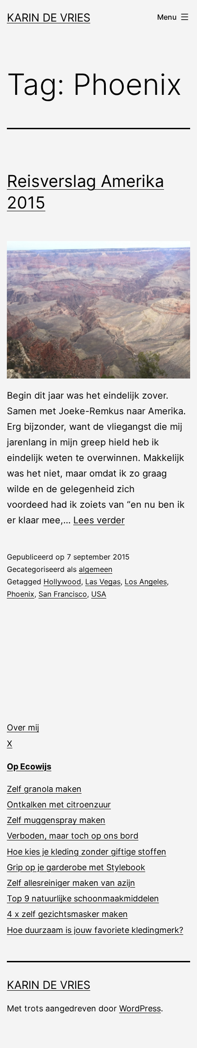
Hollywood (62, 581)
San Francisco (62, 593)
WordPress (140, 1008)
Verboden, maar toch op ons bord (72, 835)
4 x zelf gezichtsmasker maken (67, 914)
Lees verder (99, 520)
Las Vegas (102, 581)
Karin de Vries (48, 17)
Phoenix (20, 593)
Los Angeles (146, 581)
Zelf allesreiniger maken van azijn (71, 883)
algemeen (95, 569)
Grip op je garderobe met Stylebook (76, 867)
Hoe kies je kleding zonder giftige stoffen (86, 851)
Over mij (23, 727)
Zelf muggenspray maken (56, 820)
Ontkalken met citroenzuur (59, 804)
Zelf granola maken (44, 789)
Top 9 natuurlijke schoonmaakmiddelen (83, 898)
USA (98, 593)
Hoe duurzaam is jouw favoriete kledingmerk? (95, 930)
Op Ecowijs (29, 766)
